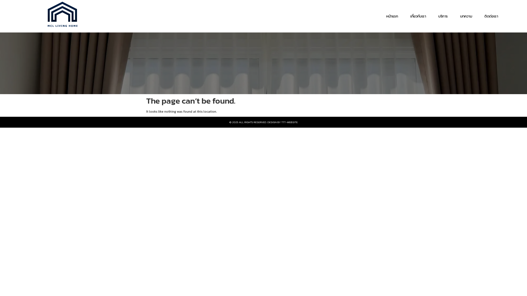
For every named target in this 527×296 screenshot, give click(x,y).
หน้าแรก (392, 16)
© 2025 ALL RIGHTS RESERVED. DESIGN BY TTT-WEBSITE (263, 122)
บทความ (466, 16)
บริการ (443, 16)
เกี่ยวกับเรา (418, 16)
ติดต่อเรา (491, 16)
